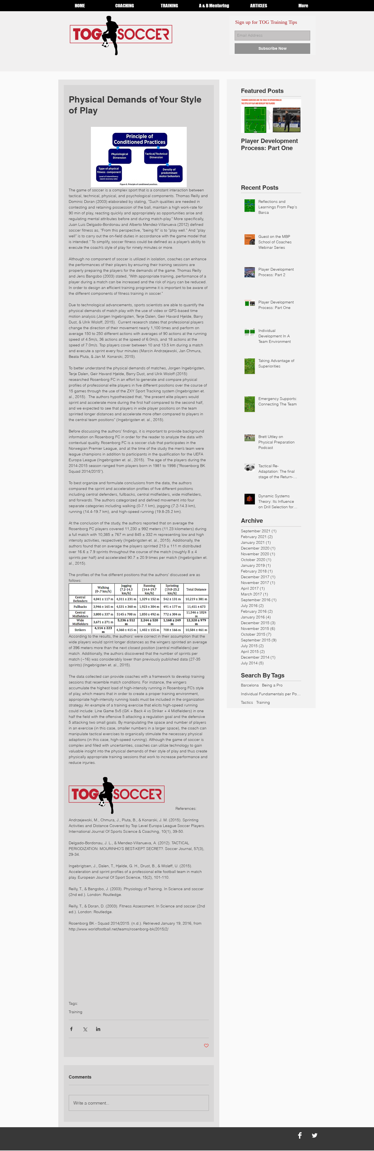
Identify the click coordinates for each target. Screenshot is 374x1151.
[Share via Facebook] (71, 1029)
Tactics (247, 702)
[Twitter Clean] (314, 1135)
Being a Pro (272, 685)
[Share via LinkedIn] (98, 1029)
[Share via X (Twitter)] (84, 1029)
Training (75, 1012)
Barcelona (250, 685)
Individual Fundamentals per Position (271, 693)
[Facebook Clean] (300, 1135)
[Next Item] (292, 116)
